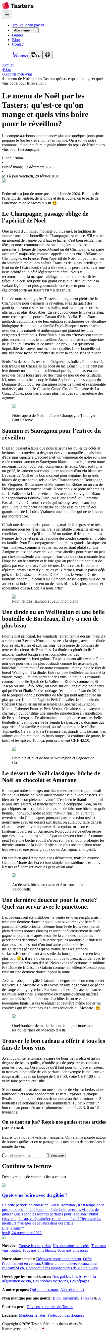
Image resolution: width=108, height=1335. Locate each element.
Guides (17, 35)
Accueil (8, 65)
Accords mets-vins (17, 74)
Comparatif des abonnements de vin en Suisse (62, 1268)
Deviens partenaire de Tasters (50, 1307)
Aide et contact (72, 1289)
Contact (18, 44)
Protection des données (65, 1315)
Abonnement (23, 30)
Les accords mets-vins (50, 1281)
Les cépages (79, 1281)
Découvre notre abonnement (58, 1259)
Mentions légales (32, 1315)
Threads (86, 1298)
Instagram (70, 1298)
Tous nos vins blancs (38, 1250)
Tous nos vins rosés (72, 1250)
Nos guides (61, 1276)
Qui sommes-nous (44, 1289)
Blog (16, 40)
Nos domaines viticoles (71, 1246)
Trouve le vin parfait (28, 25)
